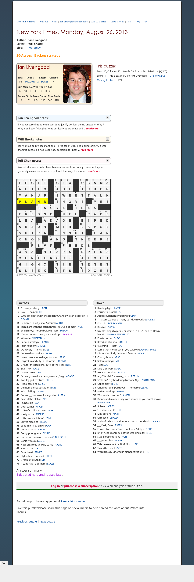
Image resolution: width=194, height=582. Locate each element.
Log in (55, 486)
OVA (48, 425)
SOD (105, 364)
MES (46, 349)
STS (43, 459)
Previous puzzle (26, 521)
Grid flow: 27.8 (157, 75)
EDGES (51, 463)
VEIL (149, 433)
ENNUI (45, 399)
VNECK (157, 421)
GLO (39, 312)
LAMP (117, 308)
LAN (37, 402)
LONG (118, 440)
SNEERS (40, 414)
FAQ (138, 21)
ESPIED (114, 417)
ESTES (118, 425)
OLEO (117, 338)
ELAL (119, 312)
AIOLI (41, 440)
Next (54, 21)
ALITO (59, 323)
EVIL (116, 361)
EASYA (49, 353)
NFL (68, 364)
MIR (53, 387)
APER (116, 413)
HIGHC (58, 444)
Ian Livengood (34, 67)
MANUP (67, 334)
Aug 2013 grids (98, 21)
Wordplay (34, 47)
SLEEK (49, 456)
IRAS (62, 357)
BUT (121, 345)
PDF (130, 21)
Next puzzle (47, 521)
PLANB (44, 342)
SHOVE (41, 345)
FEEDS (43, 421)
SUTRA (61, 395)
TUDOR (64, 330)
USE (119, 410)
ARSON (43, 383)
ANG (50, 410)
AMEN (126, 395)
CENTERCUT (59, 437)
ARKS (117, 357)
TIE (36, 448)
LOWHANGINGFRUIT (117, 334)
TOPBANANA (115, 323)
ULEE (135, 444)
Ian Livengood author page (74, 21)
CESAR (144, 387)
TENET (38, 452)
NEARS (41, 429)
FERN (115, 383)
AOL (80, 326)
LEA (39, 372)
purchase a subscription (81, 486)
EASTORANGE (148, 380)
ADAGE (70, 376)
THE (146, 452)
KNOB (39, 406)
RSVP (49, 418)
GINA (133, 315)
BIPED (49, 380)
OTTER (124, 342)
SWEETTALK (38, 338)
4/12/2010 (30, 81)
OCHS (149, 429)
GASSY (111, 327)
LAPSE (40, 391)
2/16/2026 (42, 81)
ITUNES (150, 319)
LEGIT (44, 308)
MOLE (141, 353)
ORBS (111, 406)
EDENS (120, 391)
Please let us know (73, 501)
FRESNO (61, 361)
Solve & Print (117, 21)
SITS (119, 448)
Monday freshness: (107, 80)
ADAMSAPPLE (148, 349)
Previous (43, 21)
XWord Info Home (26, 21)
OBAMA (25, 319)
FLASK (121, 372)
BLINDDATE (103, 402)
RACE (36, 368)
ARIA (117, 368)
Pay (145, 21)
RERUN (135, 376)
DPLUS (46, 433)
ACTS (125, 436)
